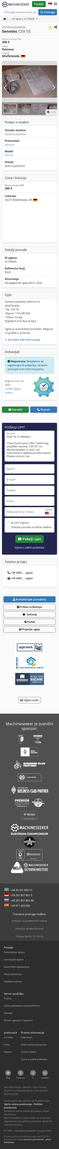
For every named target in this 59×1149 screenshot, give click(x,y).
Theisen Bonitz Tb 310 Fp (29, 936)
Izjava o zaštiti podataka (29, 547)
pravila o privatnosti (34, 1139)
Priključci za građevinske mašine (29, 920)
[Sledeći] (53, 88)
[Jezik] (50, 4)
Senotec (10, 144)
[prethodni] (5, 88)
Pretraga (49, 12)
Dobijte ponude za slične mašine (31, 527)
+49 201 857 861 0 (21, 895)
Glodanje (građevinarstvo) (29, 928)
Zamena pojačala (15, 134)
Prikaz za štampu (31, 607)
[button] (55, 4)
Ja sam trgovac (20, 522)
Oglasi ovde (31, 700)
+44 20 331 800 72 (21, 890)
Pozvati (45, 409)
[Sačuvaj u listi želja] (50, 27)
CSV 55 (9, 155)
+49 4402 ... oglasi (22, 572)
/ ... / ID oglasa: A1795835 (21, 18)
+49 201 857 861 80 (22, 900)
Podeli (30, 622)
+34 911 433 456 (20, 905)
